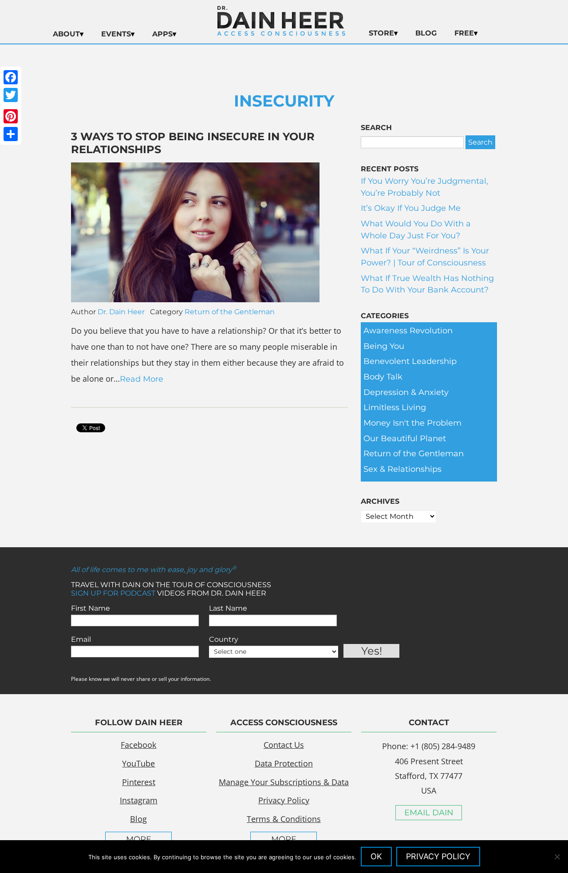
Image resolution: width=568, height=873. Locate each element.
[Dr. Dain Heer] (281, 33)
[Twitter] (11, 95)
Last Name (228, 608)
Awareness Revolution (408, 331)
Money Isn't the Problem (412, 423)
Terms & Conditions (284, 819)
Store (381, 33)
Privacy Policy (283, 800)
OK (376, 856)
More (138, 839)
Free (464, 33)
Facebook (138, 744)
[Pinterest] (11, 116)
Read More (141, 379)
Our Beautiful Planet (404, 438)
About (66, 34)
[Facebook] (11, 77)
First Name (90, 608)
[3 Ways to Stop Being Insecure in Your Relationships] (195, 299)
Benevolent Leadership (410, 361)
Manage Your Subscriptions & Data (284, 782)
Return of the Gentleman (230, 312)
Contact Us (284, 744)
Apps (162, 34)
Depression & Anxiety (406, 392)
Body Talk (382, 377)
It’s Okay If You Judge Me (411, 208)
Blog (426, 33)
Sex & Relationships (402, 469)
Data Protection (284, 763)
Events (116, 34)
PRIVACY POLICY (438, 856)
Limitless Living (394, 407)
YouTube (138, 763)
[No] (556, 856)
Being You (383, 346)
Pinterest (138, 782)
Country (223, 639)
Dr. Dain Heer (121, 312)
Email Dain (429, 813)
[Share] (11, 134)
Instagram (139, 800)
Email (81, 639)
